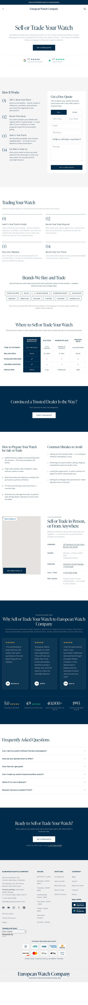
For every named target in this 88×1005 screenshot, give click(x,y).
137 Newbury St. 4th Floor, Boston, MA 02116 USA (13, 885)
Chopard (60, 298)
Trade (74, 112)
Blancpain (76, 293)
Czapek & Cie (74, 298)
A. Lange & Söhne (41, 293)
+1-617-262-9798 (70, 573)
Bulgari (37, 298)
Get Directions (13, 570)
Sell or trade (59, 890)
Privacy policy (8, 914)
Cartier (48, 298)
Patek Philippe (13, 293)
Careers (75, 890)
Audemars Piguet (60, 293)
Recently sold (59, 886)
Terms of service (9, 918)
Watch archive (60, 894)
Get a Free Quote (44, 47)
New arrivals (59, 881)
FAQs (4, 922)
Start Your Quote (44, 415)
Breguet (12, 298)
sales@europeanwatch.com (13, 901)
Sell (59, 112)
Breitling (25, 298)
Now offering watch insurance (44, 2)
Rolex (26, 293)
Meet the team (78, 886)
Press (74, 894)
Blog (74, 877)
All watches (59, 877)
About (74, 881)
